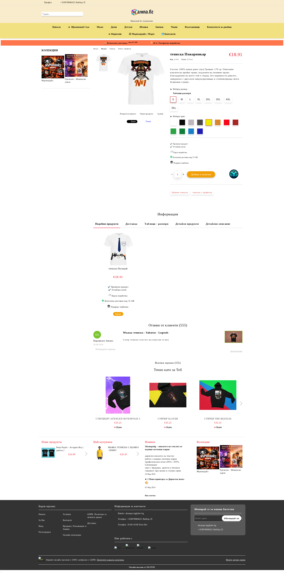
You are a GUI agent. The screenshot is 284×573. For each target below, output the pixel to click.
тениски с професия (202, 192)
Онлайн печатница (72, 535)
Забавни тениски (180, 192)
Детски (128, 27)
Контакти (169, 34)
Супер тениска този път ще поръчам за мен (146, 340)
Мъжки (104, 49)
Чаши (174, 27)
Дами (114, 27)
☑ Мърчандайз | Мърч (142, 34)
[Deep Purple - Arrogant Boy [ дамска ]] (48, 452)
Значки (159, 27)
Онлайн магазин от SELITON (142, 567)
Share (133, 121)
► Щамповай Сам (78, 27)
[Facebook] (236, 2)
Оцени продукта (146, 114)
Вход (41, 526)
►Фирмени (114, 34)
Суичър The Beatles (217, 418)
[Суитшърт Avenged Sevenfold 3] (118, 395)
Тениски (112, 49)
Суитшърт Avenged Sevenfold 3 (118, 418)
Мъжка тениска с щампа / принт (123, 448)
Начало (56, 27)
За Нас (42, 520)
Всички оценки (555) (168, 362)
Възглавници (192, 27)
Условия (67, 514)
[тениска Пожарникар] (140, 106)
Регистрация (45, 532)
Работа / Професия (124, 49)
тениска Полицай (118, 268)
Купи (118, 314)
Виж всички (150, 496)
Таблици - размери (156, 223)
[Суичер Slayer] (168, 395)
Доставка (131, 223)
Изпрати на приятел (128, 114)
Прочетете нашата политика (110, 560)
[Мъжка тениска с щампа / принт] (100, 452)
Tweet (148, 121)
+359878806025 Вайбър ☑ (72, 2)
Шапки (144, 27)
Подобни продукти (106, 223)
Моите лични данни (235, 560)
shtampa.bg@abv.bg (135, 513)
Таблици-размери (182, 93)
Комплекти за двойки (219, 27)
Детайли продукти (187, 223)
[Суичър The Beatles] (218, 395)
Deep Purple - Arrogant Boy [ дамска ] (70, 448)
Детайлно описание (218, 223)
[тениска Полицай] (118, 249)
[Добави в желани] (240, 154)
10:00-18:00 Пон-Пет (137, 525)
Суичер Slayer (168, 418)
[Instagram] (240, 2)
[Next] (86, 69)
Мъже (100, 27)
